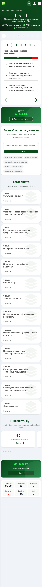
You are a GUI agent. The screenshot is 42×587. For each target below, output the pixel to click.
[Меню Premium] (29, 3)
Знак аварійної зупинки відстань (16, 162)
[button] (36, 100)
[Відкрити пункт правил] (26, 45)
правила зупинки (31, 157)
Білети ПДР (10, 10)
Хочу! (21, 473)
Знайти (22, 151)
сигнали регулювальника (13, 157)
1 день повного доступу (22, 119)
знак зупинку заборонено (13, 171)
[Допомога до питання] (17, 45)
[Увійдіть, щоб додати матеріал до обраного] (34, 45)
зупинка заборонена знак (13, 166)
